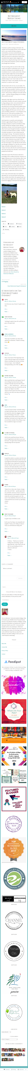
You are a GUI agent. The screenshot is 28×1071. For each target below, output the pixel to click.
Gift (24, 2)
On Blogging (6, 280)
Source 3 (4, 213)
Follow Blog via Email (14, 592)
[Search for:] (14, 587)
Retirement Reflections (14, 17)
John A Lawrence (9, 334)
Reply (6, 311)
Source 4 (4, 217)
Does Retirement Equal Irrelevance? (17, 285)
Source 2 (4, 210)
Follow (4, 604)
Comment (20, 578)
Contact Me (4, 647)
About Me (4, 643)
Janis (6, 405)
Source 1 (3, 206)
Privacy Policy (5, 650)
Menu (14, 26)
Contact (3, 654)
